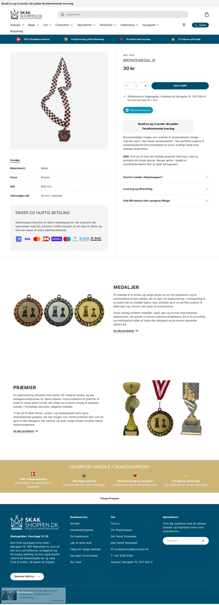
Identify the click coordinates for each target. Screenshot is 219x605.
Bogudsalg (16, 31)
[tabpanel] (59, 182)
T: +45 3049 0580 (122, 555)
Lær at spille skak (81, 542)
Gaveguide (149, 24)
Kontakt (75, 523)
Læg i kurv (180, 85)
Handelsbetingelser (81, 530)
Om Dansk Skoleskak (123, 536)
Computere (62, 24)
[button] (206, 14)
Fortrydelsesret (79, 536)
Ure (45, 24)
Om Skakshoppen (121, 530)
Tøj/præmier (84, 24)
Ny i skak (75, 562)
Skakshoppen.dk (25, 592)
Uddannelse (127, 24)
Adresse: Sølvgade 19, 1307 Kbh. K (132, 562)
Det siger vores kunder (84, 555)
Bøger (31, 24)
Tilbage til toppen (109, 498)
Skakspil (15, 24)
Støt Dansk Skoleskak (124, 542)
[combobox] (122, 14)
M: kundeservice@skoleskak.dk (130, 549)
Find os (115, 523)
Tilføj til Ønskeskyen (139, 110)
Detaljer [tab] (15, 160)
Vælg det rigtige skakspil (85, 549)
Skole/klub (106, 24)
